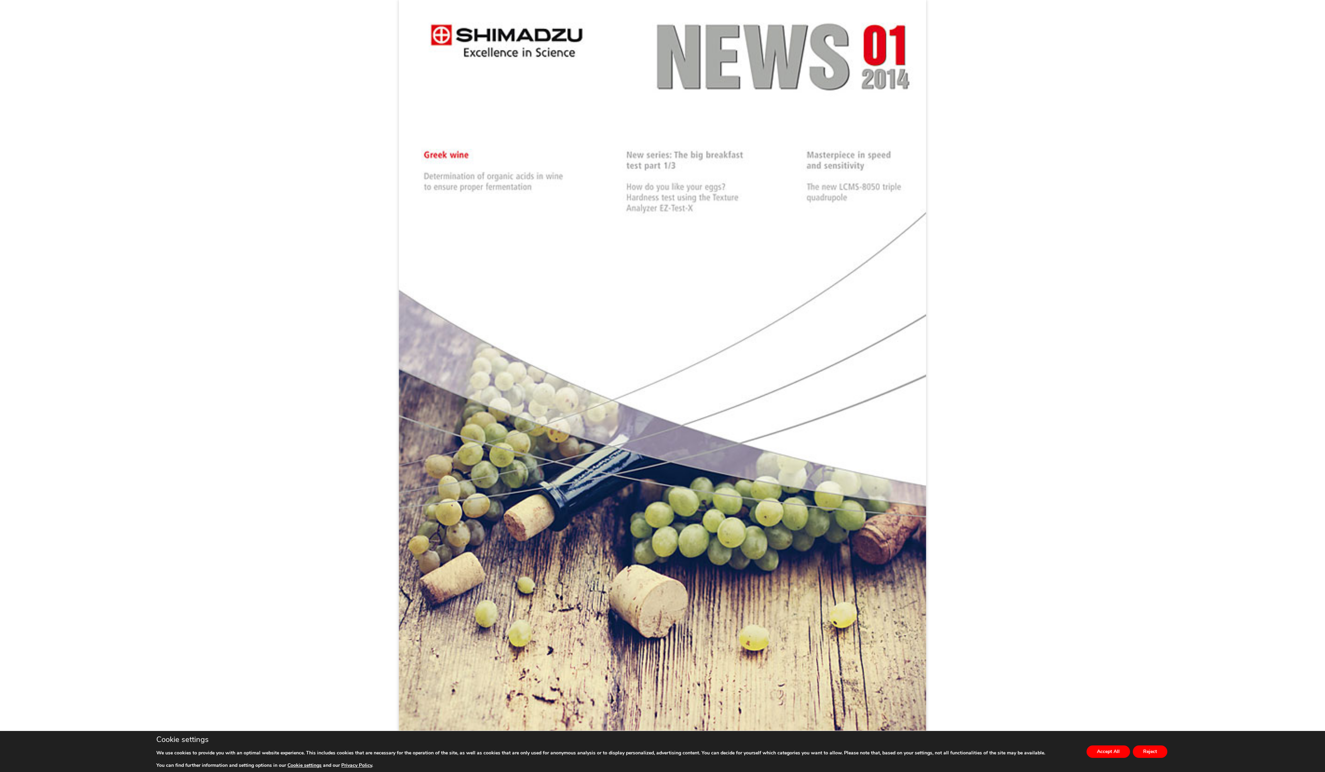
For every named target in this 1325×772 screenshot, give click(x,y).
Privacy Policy (356, 765)
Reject (1150, 751)
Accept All (1108, 751)
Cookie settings (304, 765)
